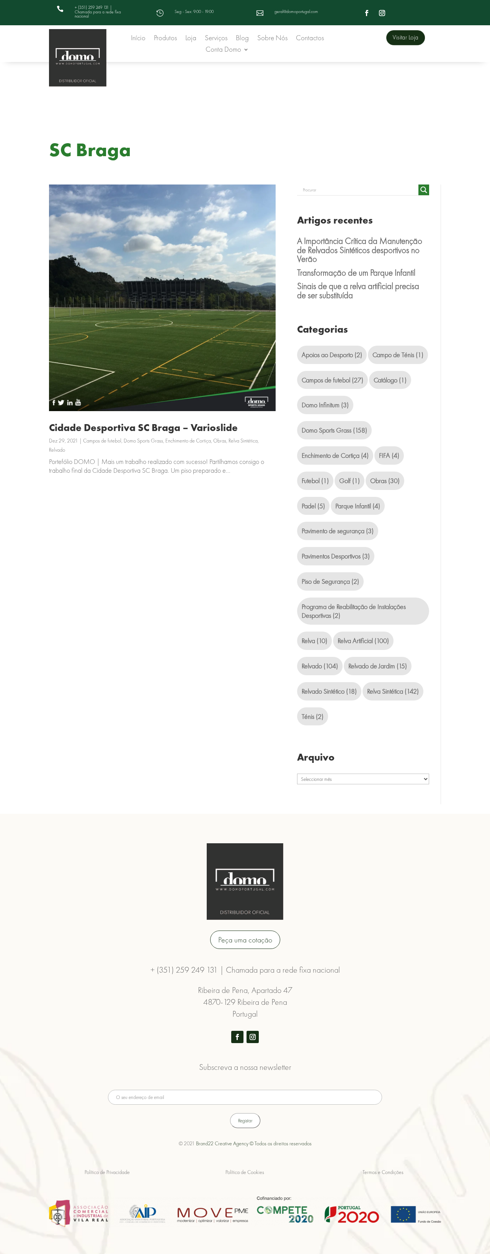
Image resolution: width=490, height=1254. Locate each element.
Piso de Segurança (330, 581)
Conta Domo (223, 50)
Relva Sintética (243, 440)
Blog (242, 38)
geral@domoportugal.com (296, 11)
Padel (313, 505)
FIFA (389, 455)
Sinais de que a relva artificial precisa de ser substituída (358, 290)
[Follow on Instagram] (382, 13)
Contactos (310, 38)
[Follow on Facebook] (367, 13)
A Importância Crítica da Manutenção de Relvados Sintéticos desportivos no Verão (359, 250)
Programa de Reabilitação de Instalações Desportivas (354, 611)
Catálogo (390, 380)
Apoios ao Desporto (332, 354)
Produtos (165, 38)
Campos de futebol (102, 440)
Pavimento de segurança (338, 530)
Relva (314, 640)
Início (138, 38)
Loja (190, 38)
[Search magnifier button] (423, 190)
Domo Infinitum (325, 404)
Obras (219, 440)
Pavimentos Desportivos (336, 556)
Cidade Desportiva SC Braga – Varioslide (143, 427)
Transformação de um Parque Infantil (356, 272)
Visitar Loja (405, 37)
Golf (349, 480)
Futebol (315, 480)
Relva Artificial (363, 640)
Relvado (57, 449)
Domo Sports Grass (143, 440)
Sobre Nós (272, 38)
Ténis (312, 716)
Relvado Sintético (329, 691)
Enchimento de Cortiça (188, 440)
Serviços (216, 38)
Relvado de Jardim (377, 665)
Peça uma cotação (245, 940)
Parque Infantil (357, 505)
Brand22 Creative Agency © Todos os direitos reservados (254, 1143)
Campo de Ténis (397, 354)
